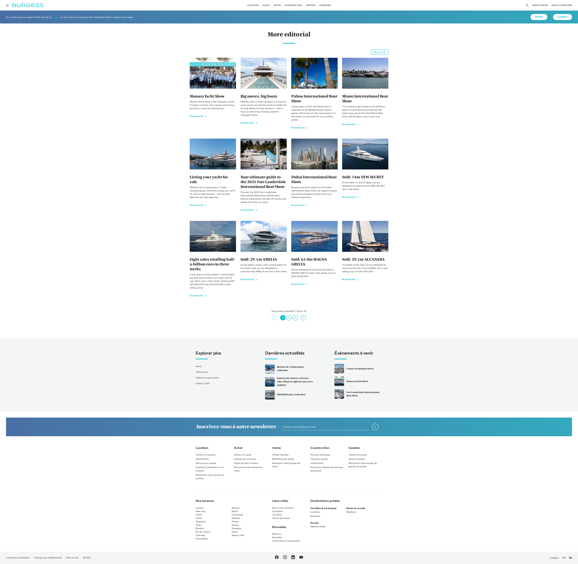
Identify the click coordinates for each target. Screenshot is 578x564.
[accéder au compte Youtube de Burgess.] (301, 558)
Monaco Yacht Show (357, 381)
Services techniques (320, 454)
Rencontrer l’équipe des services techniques (326, 469)
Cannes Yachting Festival (359, 368)
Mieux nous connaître (283, 508)
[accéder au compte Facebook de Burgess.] (276, 558)
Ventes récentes (280, 454)
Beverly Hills (238, 535)
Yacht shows (202, 372)
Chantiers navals (319, 459)
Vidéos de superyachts (207, 377)
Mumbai (200, 528)
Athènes (236, 518)
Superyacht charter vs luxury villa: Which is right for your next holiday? (295, 381)
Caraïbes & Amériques (323, 508)
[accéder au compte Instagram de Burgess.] (285, 558)
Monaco (236, 508)
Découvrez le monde (206, 463)
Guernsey (200, 535)
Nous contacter (562, 5)
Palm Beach (202, 538)
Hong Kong (237, 514)
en (564, 557)
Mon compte (540, 5)
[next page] (303, 317)
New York (200, 511)
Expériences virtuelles (245, 459)
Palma (199, 518)
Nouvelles (277, 537)
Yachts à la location (206, 454)
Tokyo (198, 525)
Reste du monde (355, 508)
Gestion (311, 5)
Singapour (201, 521)
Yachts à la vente (242, 454)
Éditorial (276, 534)
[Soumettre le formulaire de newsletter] (375, 427)
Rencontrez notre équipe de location (210, 477)
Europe (314, 522)
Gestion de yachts (358, 454)
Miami (235, 511)
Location (253, 5)
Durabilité (277, 511)
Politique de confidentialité (48, 557)
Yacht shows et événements (286, 540)
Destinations (202, 459)
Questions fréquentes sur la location (210, 469)
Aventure (325, 5)
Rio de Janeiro (203, 531)
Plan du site (72, 557)
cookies (56, 17)
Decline (539, 16)
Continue (562, 16)
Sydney (235, 525)
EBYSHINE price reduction (291, 394)
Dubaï (199, 514)
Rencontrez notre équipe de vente (248, 469)
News (198, 366)
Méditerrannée (318, 526)
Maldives (351, 512)
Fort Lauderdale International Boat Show (362, 394)
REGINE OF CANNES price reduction (290, 369)
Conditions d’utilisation (18, 557)
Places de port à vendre (246, 463)
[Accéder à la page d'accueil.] (28, 5)
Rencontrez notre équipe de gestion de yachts (363, 465)
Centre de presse (281, 518)
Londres (200, 508)
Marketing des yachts (283, 459)
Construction (293, 5)
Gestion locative (357, 459)
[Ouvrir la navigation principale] (7, 5)
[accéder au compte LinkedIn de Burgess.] (293, 558)
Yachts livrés (316, 463)
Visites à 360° (203, 383)
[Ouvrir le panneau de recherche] (527, 5)
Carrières (277, 514)
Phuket (235, 521)
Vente (277, 5)
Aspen (235, 531)
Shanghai (236, 528)
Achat (266, 5)
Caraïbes (315, 512)
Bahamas (315, 516)
